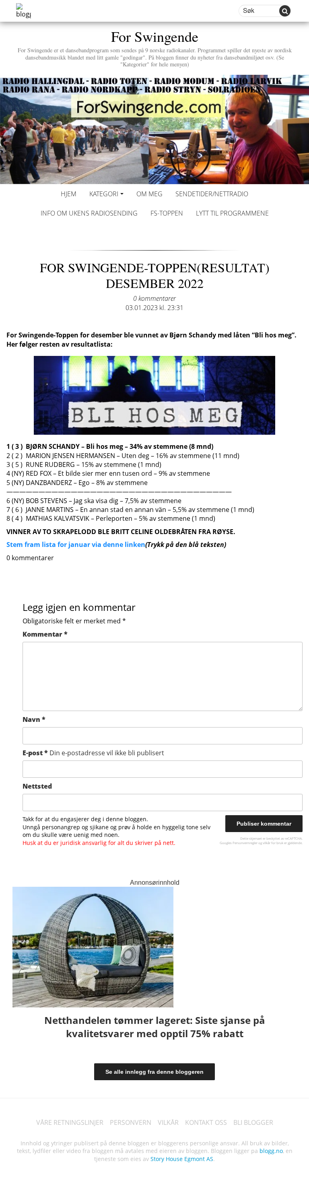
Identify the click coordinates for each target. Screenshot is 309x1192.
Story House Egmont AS (181, 1159)
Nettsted (37, 786)
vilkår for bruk (273, 843)
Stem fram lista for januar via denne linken (75, 544)
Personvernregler (245, 843)
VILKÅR (168, 1122)
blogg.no (271, 1151)
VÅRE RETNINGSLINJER (69, 1122)
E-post (93, 752)
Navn (34, 719)
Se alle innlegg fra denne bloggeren (154, 1072)
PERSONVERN (130, 1122)
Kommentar (45, 634)
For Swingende (155, 47)
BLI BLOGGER (253, 1122)
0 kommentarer (154, 298)
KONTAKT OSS (206, 1122)
